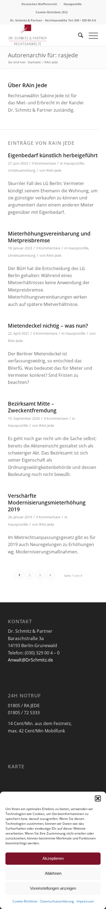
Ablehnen (53, 873)
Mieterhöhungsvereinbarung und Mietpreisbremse (49, 237)
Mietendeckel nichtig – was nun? (48, 325)
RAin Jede (53, 170)
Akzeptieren (53, 858)
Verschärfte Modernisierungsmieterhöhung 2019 (47, 502)
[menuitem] (39, 4)
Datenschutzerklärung (57, 901)
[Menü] (90, 35)
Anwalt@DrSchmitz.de (30, 660)
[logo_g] (44, 35)
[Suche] (78, 35)
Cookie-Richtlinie (25, 901)
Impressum (85, 901)
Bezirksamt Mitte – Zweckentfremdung (32, 407)
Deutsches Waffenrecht (39, 4)
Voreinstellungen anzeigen (53, 888)
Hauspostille (73, 4)
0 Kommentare (44, 163)
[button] (98, 798)
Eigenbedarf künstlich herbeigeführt (53, 155)
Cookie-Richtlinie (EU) (52, 12)
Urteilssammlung (21, 170)
